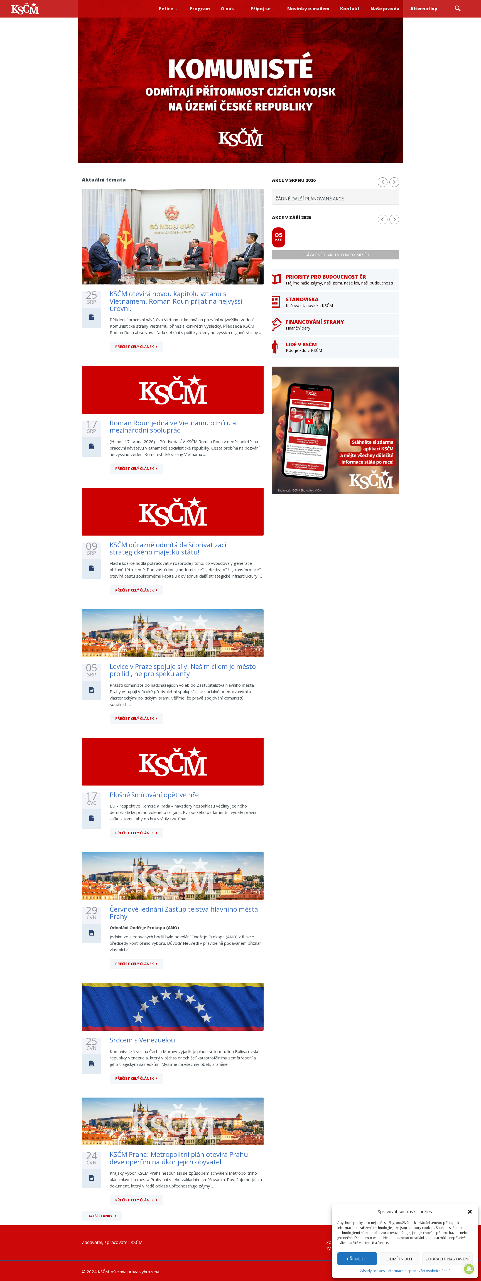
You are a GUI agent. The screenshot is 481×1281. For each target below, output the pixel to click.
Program (200, 9)
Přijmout (357, 1259)
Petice (166, 9)
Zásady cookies (372, 1270)
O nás (227, 9)
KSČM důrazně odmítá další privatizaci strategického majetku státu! (168, 548)
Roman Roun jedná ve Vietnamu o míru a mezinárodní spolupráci (173, 426)
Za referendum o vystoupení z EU (174, 15)
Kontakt (350, 9)
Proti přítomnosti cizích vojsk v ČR (173, 14)
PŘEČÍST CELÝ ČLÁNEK (134, 346)
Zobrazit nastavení (447, 1259)
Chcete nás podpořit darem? (236, 15)
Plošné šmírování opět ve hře (154, 794)
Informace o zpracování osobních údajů (418, 1270)
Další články (99, 1215)
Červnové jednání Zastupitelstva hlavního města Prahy (184, 912)
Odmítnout (399, 1259)
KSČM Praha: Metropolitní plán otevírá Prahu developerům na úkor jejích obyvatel (179, 1158)
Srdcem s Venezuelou (142, 1039)
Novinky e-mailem (308, 9)
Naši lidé (237, 16)
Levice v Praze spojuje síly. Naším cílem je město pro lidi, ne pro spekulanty (183, 670)
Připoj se (261, 9)
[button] (470, 1211)
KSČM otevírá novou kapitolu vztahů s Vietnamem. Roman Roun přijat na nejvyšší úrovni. (176, 301)
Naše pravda (384, 9)
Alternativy (423, 9)
